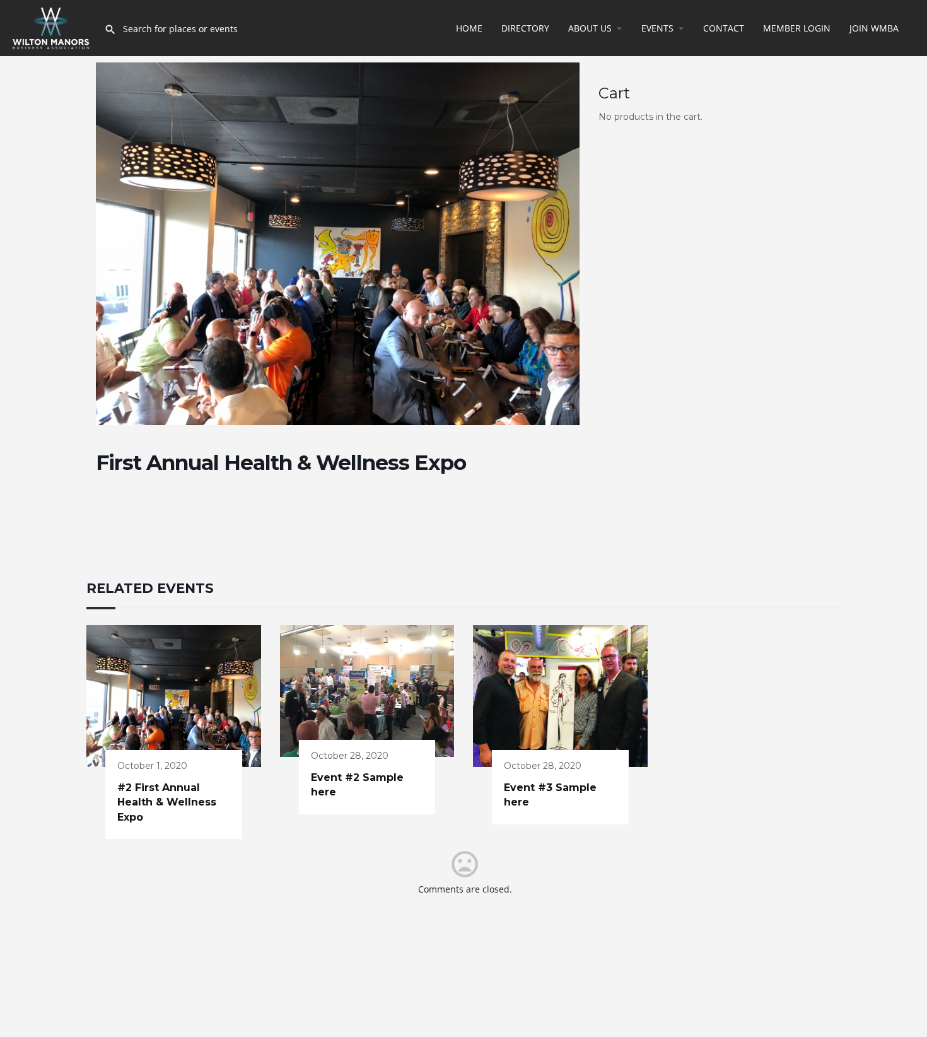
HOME (469, 28)
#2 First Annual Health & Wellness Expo (166, 802)
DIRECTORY (525, 28)
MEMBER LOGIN (797, 28)
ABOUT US (590, 28)
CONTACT (723, 28)
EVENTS (657, 28)
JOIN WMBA (874, 28)
